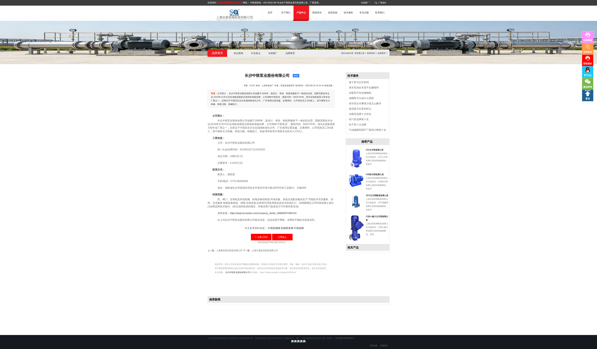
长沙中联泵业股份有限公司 (237, 272)
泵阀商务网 (287, 228)
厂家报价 (382, 3)
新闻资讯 (317, 12)
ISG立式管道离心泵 (375, 150)
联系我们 (379, 12)
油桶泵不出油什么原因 (361, 98)
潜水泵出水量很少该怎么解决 (365, 103)
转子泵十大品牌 (357, 124)
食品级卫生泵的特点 (360, 108)
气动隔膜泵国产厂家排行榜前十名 (367, 130)
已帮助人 (282, 237)
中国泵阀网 (274, 228)
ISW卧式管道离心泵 (375, 174)
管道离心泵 (359, 53)
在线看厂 (365, 3)
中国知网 (299, 228)
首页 (270, 12)
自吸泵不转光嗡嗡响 (360, 93)
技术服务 (348, 12)
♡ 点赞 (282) (261, 237)
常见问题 (364, 12)
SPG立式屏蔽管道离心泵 (377, 195)
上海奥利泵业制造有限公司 (229, 250)
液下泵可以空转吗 (359, 82)
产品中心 (301, 12)
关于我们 (285, 12)
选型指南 (332, 12)
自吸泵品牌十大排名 (360, 114)
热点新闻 (238, 53)
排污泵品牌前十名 (359, 119)
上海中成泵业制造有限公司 (265, 250)
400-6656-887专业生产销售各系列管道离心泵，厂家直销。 (292, 2)
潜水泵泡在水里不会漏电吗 (364, 87)
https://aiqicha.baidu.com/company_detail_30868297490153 (263, 213)
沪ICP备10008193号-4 (344, 338)
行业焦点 (255, 53)
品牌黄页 (290, 53)
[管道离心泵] (234, 15)
